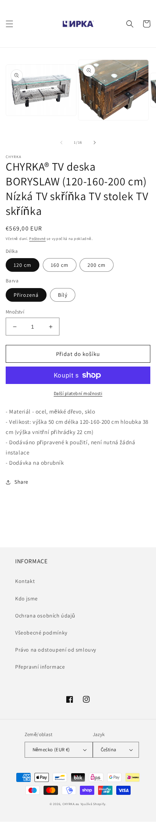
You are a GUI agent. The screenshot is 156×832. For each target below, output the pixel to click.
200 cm (96, 265)
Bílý (62, 294)
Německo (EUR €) (51, 749)
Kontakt (25, 581)
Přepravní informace (40, 666)
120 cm (22, 265)
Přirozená (26, 294)
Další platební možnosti (78, 393)
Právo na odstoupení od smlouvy (55, 649)
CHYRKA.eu (71, 804)
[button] (9, 24)
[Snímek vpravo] (94, 142)
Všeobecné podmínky (41, 632)
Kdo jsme (26, 598)
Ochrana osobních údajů (45, 615)
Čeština (109, 749)
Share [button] (21, 481)
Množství (15, 312)
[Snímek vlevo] (61, 142)
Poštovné (37, 238)
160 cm (60, 265)
